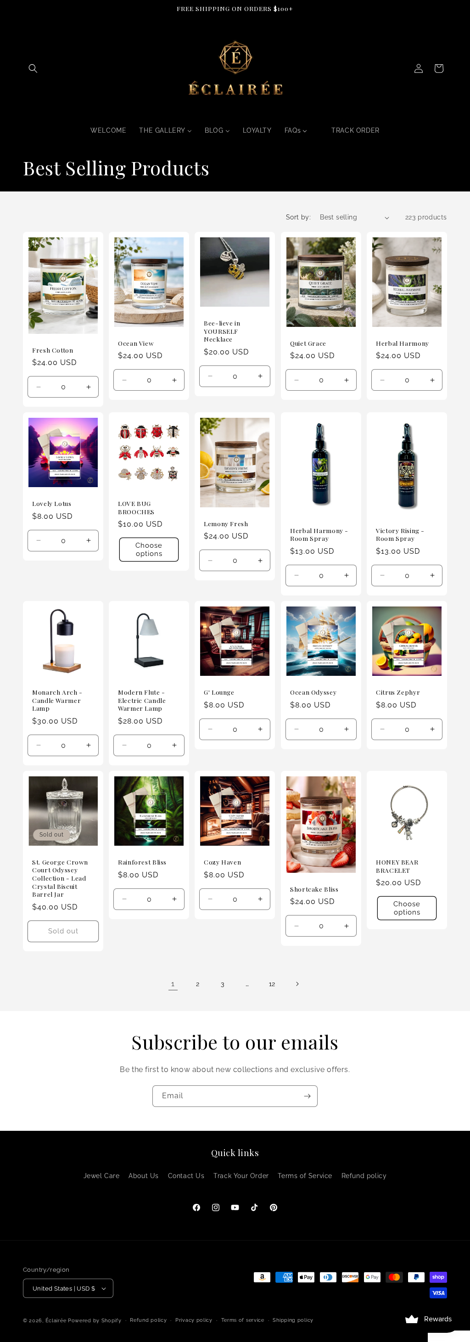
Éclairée (56, 1321)
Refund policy (364, 1175)
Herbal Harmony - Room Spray (319, 535)
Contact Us (186, 1175)
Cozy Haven (222, 862)
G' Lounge (219, 692)
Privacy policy (194, 1320)
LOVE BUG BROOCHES (136, 508)
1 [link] (173, 983)
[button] (33, 68)
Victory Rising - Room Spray (400, 535)
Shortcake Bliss (314, 889)
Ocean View (136, 343)
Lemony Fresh (226, 524)
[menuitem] (108, 130)
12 (272, 984)
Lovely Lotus (52, 504)
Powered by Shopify (95, 1321)
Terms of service (242, 1320)
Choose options (148, 550)
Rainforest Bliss (142, 862)
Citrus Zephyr (398, 692)
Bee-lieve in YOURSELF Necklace (222, 331)
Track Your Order (241, 1175)
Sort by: (298, 217)
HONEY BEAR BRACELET (397, 866)
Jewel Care (102, 1175)
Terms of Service (305, 1175)
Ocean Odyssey (313, 692)
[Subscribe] (307, 1096)
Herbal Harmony (402, 343)
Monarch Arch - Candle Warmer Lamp (57, 700)
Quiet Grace (308, 343)
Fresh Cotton (52, 350)
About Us (144, 1175)
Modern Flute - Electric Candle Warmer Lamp (142, 700)
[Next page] (297, 984)
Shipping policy (293, 1320)
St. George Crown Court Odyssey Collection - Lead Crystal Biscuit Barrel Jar (60, 878)
